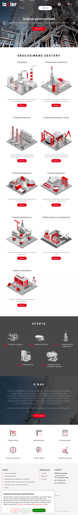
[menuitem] (22, 8)
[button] (4, 23)
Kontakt (38, 29)
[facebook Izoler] (59, 4)
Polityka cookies (22, 504)
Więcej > (22, 105)
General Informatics (64, 511)
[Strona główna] (9, 4)
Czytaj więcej (39, 416)
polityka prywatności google (39, 504)
